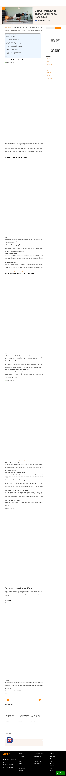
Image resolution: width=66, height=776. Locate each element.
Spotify (52, 768)
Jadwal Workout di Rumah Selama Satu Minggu (14, 43)
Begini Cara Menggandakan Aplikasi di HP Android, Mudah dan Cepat (55, 40)
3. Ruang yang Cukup (11, 42)
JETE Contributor (42, 20)
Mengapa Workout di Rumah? (11, 36)
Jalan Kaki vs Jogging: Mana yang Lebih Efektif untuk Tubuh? (36, 731)
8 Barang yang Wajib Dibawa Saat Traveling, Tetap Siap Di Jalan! (24, 716)
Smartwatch (49, 78)
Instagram (53, 756)
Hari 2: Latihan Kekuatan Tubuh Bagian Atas (15, 46)
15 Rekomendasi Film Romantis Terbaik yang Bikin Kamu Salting (24, 731)
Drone (48, 61)
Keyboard (49, 72)
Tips (48, 67)
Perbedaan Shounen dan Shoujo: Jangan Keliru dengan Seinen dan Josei (55, 50)
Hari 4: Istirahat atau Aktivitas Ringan (13, 49)
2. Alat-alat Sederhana (11, 40)
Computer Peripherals (51, 73)
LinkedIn (52, 765)
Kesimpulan (8, 56)
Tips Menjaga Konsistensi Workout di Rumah (13, 55)
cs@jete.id (7, 766)
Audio (48, 69)
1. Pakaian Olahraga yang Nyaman (13, 39)
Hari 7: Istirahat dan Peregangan (13, 53)
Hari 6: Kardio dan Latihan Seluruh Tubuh (14, 52)
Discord (52, 770)
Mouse (48, 70)
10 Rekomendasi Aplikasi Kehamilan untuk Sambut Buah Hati (36, 716)
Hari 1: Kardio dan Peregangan (13, 45)
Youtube (52, 763)
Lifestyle (48, 20)
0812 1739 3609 (10, 767)
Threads (52, 758)
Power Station (49, 64)
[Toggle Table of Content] (38, 35)
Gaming (48, 75)
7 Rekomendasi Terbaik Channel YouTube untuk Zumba (10, 716)
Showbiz (48, 58)
